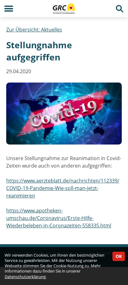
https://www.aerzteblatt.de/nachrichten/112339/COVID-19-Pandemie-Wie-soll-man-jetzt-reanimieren (62, 188)
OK (119, 256)
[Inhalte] (8, 8)
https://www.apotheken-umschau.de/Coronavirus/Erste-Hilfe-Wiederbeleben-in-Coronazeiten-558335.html (58, 218)
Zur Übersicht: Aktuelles (34, 29)
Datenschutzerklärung (25, 276)
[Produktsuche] (119, 8)
